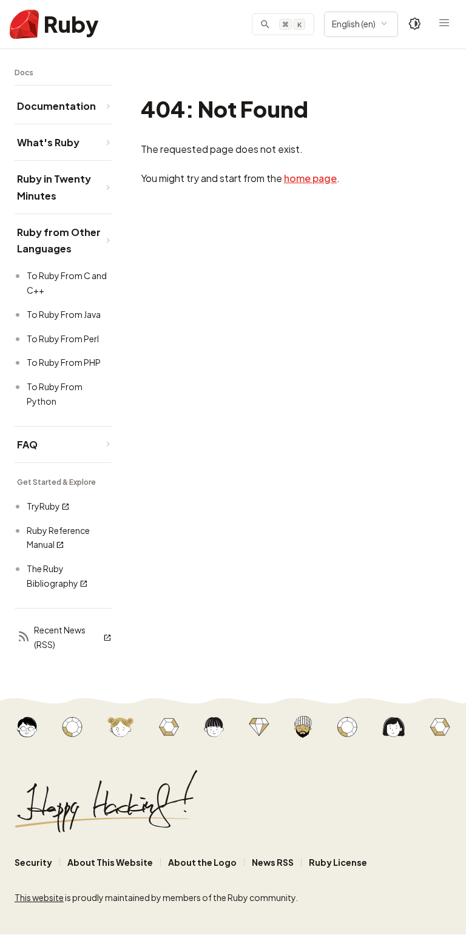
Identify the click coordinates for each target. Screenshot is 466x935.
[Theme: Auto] (415, 24)
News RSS (273, 862)
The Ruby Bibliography (52, 576)
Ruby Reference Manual (58, 537)
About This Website (110, 862)
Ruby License (338, 862)
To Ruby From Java (64, 314)
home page (310, 178)
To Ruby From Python (55, 394)
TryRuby (43, 506)
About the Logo (202, 862)
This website (39, 897)
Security (33, 862)
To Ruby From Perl (63, 338)
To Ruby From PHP (64, 362)
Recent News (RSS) (60, 637)
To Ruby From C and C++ (67, 282)
